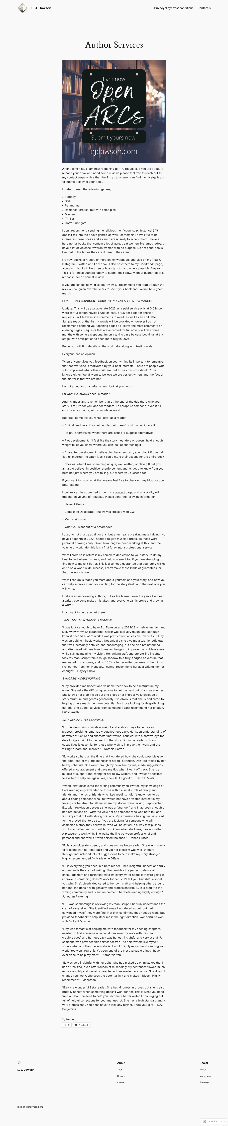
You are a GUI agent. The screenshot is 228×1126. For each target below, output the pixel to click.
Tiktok (156, 259)
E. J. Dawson (41, 8)
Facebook (100, 264)
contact (120, 492)
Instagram (69, 264)
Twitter (81, 264)
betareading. (70, 484)
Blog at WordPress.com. (30, 1106)
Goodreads (147, 264)
